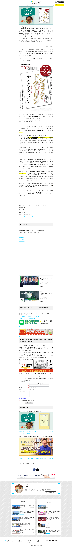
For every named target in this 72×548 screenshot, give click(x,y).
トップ (19, 540)
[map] (45, 230)
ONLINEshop (21, 241)
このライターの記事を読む (50, 492)
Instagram (21, 239)
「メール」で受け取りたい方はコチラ (27, 328)
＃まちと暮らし (32, 463)
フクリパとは (20, 541)
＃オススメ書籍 (26, 463)
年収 (20, 389)
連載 (19, 45)
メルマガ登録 (60, 4)
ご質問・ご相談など (22, 391)
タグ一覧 (37, 540)
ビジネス (47, 507)
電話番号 (24, 387)
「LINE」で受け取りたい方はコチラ (26, 318)
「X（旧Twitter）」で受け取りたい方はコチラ (28, 316)
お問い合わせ (29, 542)
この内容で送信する (29, 402)
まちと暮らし (48, 513)
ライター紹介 (29, 540)
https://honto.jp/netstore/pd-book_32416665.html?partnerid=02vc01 (33, 216)
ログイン (28, 541)
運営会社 (37, 541)
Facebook (21, 237)
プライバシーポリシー (22, 542)
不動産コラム (38, 542)
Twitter (20, 235)
